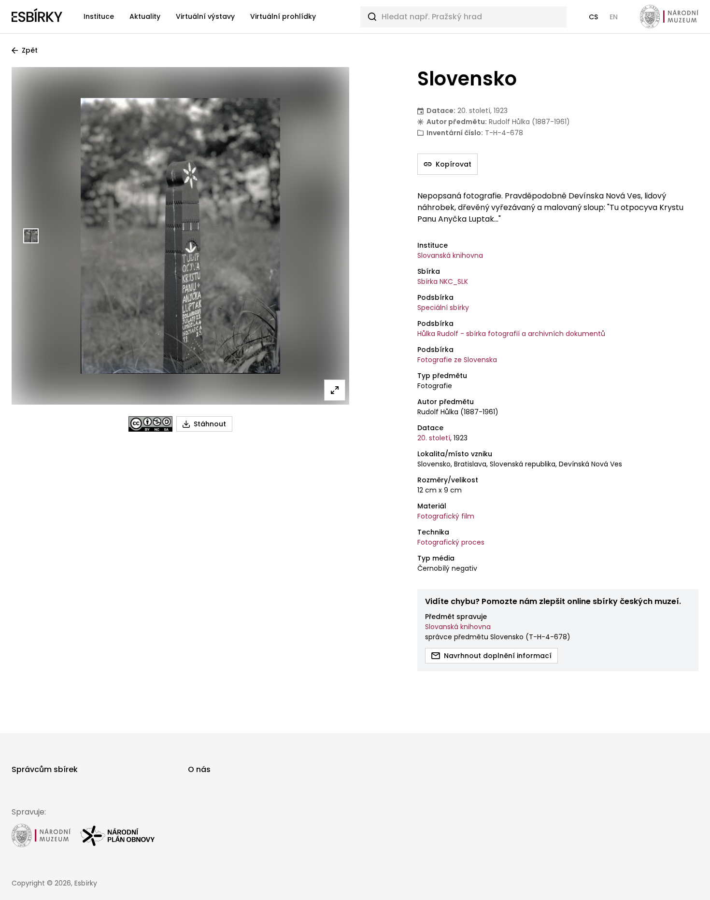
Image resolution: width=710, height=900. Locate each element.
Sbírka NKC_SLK (442, 281)
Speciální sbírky (443, 307)
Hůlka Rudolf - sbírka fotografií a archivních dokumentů (511, 333)
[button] (593, 17)
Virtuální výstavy (205, 16)
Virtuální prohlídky (283, 16)
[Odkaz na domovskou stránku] (37, 17)
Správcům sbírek (45, 769)
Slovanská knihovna (450, 255)
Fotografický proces (450, 542)
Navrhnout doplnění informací (498, 656)
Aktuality (144, 16)
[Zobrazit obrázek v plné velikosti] (334, 390)
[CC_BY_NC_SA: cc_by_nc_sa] (150, 424)
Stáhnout (210, 424)
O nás (199, 769)
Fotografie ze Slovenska (457, 360)
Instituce (99, 16)
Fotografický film (445, 516)
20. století (433, 438)
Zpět (30, 50)
